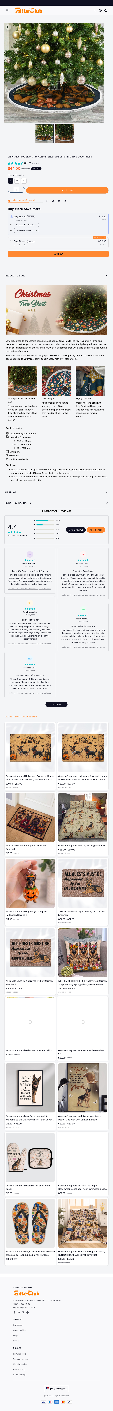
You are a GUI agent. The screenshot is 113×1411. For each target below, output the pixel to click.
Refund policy (19, 1375)
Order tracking (19, 1330)
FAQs (15, 1335)
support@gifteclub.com (24, 1307)
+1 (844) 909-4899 (21, 1304)
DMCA (16, 1341)
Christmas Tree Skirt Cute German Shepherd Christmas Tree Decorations (30, 589)
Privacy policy (19, 1354)
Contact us (18, 1325)
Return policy (19, 1369)
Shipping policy (20, 1364)
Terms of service (20, 1359)
